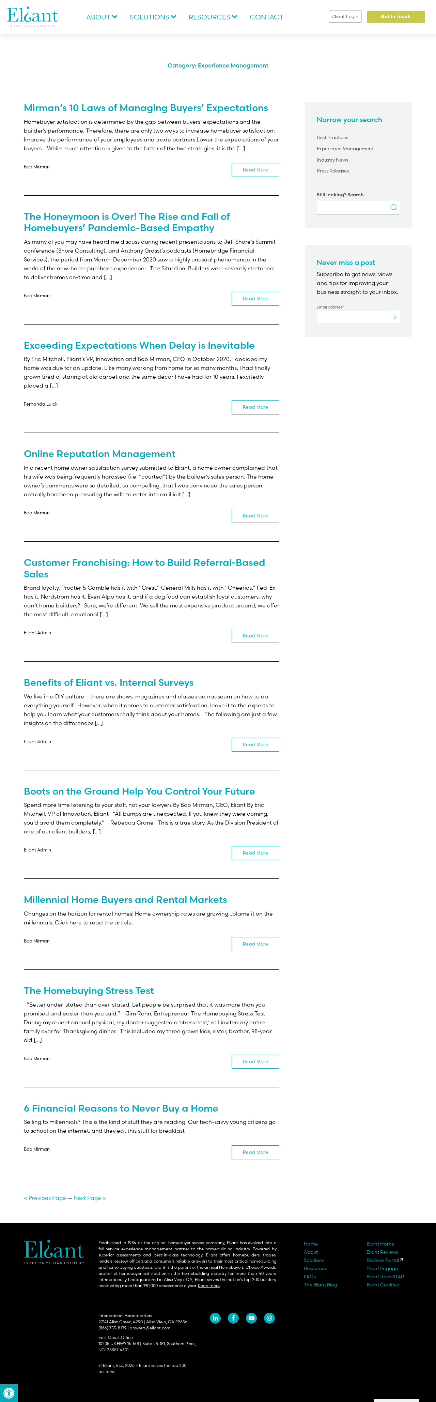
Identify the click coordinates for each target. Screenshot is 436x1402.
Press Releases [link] (333, 171)
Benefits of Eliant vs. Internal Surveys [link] (109, 682)
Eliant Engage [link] (382, 1268)
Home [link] (311, 1244)
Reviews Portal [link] (383, 1260)
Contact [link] (266, 17)
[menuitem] (102, 17)
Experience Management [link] (345, 149)
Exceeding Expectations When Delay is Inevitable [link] (139, 345)
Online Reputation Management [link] (99, 453)
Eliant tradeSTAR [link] (385, 1276)
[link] (9, 1393)
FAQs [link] (310, 1276)
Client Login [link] (345, 16)
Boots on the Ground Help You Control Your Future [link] (139, 791)
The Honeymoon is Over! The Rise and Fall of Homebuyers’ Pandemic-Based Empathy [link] (127, 222)
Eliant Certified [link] (383, 1285)
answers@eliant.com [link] (150, 1327)
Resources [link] (209, 17)
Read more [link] (209, 1285)
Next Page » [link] (90, 1197)
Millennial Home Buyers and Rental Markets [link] (125, 899)
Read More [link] (255, 169)
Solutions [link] (149, 17)
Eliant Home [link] (380, 1244)
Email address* (330, 307)
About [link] (98, 17)
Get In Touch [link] (395, 17)
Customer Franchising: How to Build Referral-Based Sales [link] (144, 568)
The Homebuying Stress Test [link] (89, 990)
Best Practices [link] (332, 137)
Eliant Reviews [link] (382, 1252)
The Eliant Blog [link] (320, 1285)
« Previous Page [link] (45, 1197)
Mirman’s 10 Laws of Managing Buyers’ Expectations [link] (146, 108)
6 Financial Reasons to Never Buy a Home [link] (121, 1108)
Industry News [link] (332, 160)
